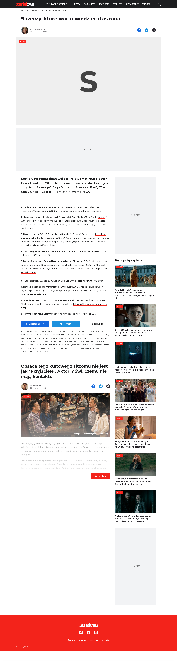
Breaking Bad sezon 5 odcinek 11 (86, 331)
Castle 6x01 (25, 335)
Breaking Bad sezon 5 (63, 331)
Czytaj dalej (100, 476)
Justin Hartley (70, 341)
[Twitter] (88, 633)
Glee (95, 335)
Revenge (85, 345)
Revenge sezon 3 (96, 345)
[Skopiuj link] (154, 30)
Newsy (76, 4)
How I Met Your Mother (60, 338)
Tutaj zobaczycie (87, 251)
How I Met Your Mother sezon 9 (84, 338)
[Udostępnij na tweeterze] (146, 30)
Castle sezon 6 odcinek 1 (55, 335)
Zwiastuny (132, 4)
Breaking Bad (32, 331)
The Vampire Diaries (82, 348)
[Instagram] (96, 633)
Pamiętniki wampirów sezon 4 (58, 345)
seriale (43, 348)
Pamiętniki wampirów (36, 345)
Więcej (146, 4)
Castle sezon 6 (37, 335)
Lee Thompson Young (86, 341)
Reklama (82, 640)
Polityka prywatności (99, 640)
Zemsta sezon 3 (41, 351)
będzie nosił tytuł (84, 281)
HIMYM (34, 338)
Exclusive (89, 4)
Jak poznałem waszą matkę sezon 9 (48, 341)
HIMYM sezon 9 (43, 338)
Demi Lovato (71, 335)
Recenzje (104, 4)
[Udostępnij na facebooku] (139, 30)
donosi (101, 217)
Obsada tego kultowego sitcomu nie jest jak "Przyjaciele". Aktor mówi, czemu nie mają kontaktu (64, 371)
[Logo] (25, 4)
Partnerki (76, 345)
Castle (104, 331)
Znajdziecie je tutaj (36, 294)
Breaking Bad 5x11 (46, 331)
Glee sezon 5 (103, 335)
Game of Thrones (84, 335)
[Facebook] (81, 633)
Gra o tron (26, 338)
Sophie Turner (53, 348)
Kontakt (71, 640)
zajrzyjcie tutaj (28, 272)
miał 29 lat (52, 211)
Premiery (117, 4)
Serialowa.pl (25, 10)
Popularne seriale (56, 4)
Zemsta (31, 351)
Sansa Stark (35, 348)
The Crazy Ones (66, 348)
